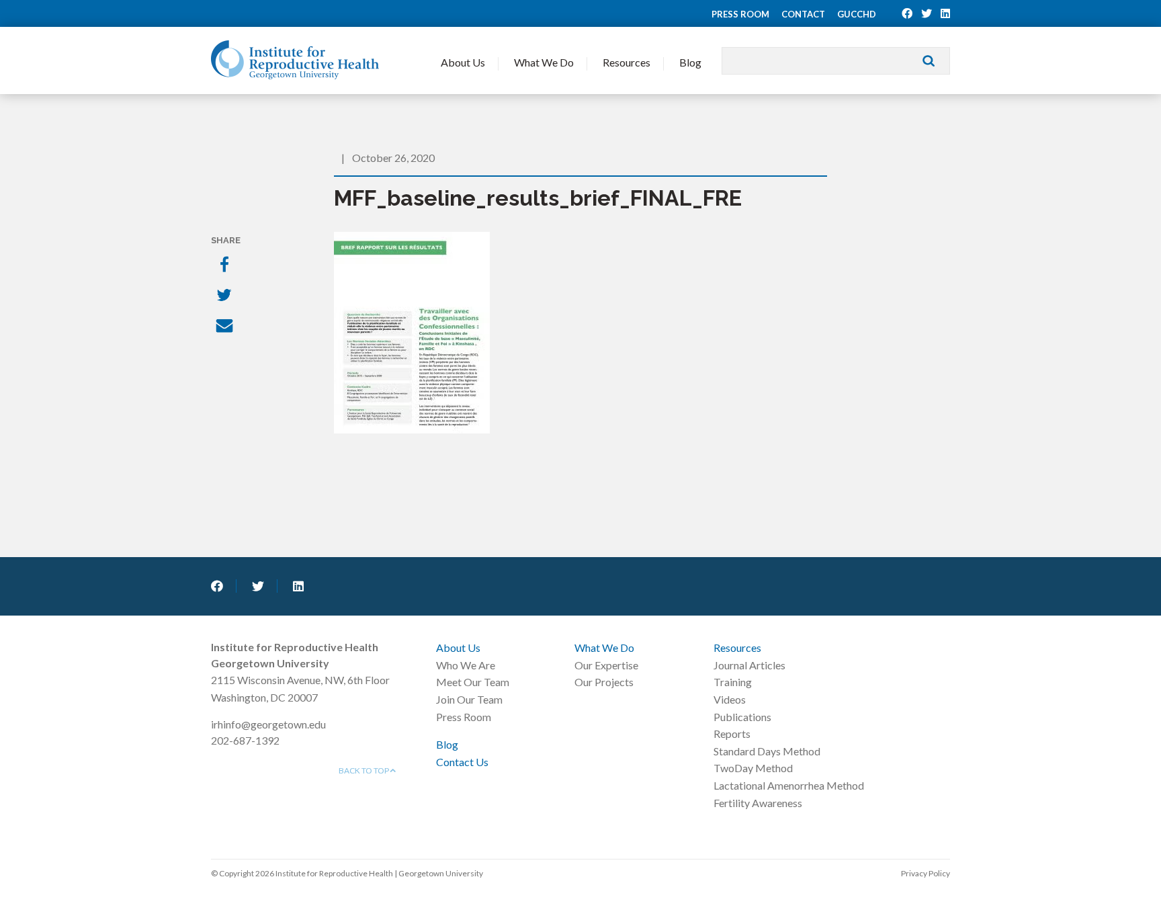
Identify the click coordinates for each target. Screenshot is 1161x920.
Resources (626, 62)
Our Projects (604, 681)
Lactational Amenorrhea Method (789, 785)
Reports (732, 733)
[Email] (226, 327)
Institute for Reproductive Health (295, 59)
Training (733, 681)
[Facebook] (226, 265)
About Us (463, 62)
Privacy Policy (925, 873)
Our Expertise (606, 665)
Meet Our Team (472, 681)
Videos (730, 699)
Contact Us (462, 761)
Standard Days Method (767, 751)
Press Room (740, 14)
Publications (742, 716)
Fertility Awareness (758, 802)
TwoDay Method (753, 767)
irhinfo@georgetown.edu (268, 724)
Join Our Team (469, 699)
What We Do (544, 62)
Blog (690, 62)
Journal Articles (749, 665)
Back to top (364, 770)
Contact (803, 14)
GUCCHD (856, 14)
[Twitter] (226, 296)
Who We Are (465, 665)
